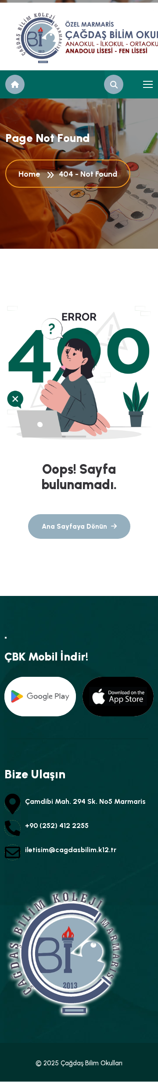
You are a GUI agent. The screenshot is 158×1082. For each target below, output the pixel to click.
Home (30, 174)
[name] (44, 36)
